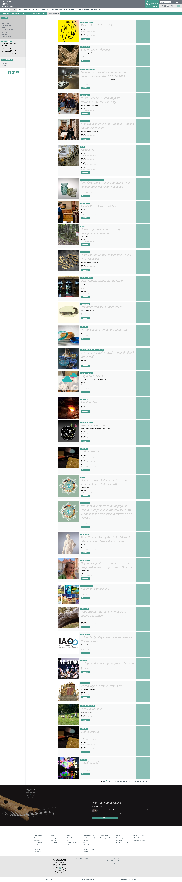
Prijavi (105, 817)
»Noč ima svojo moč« (94, 425)
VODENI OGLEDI (35, 13)
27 (141, 781)
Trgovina (45, 10)
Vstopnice (118, 847)
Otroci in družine (87, 844)
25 (135, 781)
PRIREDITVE (5, 13)
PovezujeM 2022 (91, 708)
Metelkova (5, 34)
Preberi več (85, 39)
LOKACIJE (5, 63)
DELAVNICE (25, 13)
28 (143, 781)
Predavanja (53, 838)
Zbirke (38, 10)
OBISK (69, 833)
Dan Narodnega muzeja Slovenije (102, 280)
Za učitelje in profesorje (89, 838)
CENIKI (4, 65)
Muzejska (5, 32)
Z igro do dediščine (93, 376)
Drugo (52, 844)
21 (123, 781)
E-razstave (37, 844)
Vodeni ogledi (54, 842)
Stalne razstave (38, 835)
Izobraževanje (29, 10)
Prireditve (53, 835)
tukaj (130, 813)
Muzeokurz (87, 149)
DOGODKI (54, 833)
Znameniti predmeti (105, 838)
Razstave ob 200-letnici (139, 835)
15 (106, 781)
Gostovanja (37, 840)
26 (138, 781)
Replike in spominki (121, 838)
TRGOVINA (119, 833)
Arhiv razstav (37, 851)
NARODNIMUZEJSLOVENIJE (7, 4)
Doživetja (85, 840)
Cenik (68, 840)
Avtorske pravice (49, 879)
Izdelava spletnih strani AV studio (129, 879)
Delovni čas (70, 838)
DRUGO (44, 13)
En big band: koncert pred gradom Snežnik (107, 663)
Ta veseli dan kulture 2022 (97, 25)
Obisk (20, 10)
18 (115, 781)
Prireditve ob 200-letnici (139, 840)
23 (129, 781)
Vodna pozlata (90, 451)
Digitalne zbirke (104, 835)
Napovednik (37, 849)
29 (146, 781)
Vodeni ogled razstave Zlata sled (101, 686)
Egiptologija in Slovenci (95, 49)
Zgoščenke (119, 844)
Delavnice (53, 840)
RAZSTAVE (5, 62)
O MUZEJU (149, 1)
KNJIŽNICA (149, 4)
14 (104, 781)
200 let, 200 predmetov (138, 838)
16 (109, 781)
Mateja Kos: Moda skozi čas (98, 206)
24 (132, 781)
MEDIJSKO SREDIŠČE (152, 3)
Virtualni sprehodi (38, 847)
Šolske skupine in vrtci (89, 835)
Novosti (118, 835)
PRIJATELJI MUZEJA (151, 6)
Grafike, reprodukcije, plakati (123, 842)
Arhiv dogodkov (53, 13)
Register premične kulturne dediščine (88, 10)
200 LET (135, 833)
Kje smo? (69, 835)
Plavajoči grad (89, 762)
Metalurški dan (90, 402)
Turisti (85, 847)
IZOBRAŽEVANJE (88, 833)
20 (121, 781)
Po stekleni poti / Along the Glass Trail (104, 329)
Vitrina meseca (38, 842)
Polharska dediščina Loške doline (102, 307)
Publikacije (119, 840)
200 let (71, 10)
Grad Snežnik (6, 36)
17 (112, 781)
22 (126, 781)
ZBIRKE (102, 833)
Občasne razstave (38, 838)
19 (118, 781)
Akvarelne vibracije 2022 (96, 588)
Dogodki (13, 10)
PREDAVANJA (16, 13)
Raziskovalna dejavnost (59, 10)
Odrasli (85, 842)
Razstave (5, 10)
